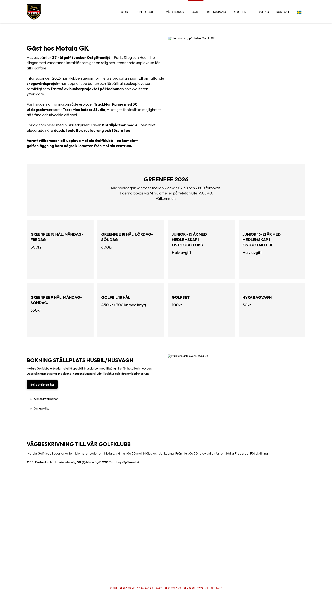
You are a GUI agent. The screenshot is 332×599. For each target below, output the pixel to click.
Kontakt (216, 588)
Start (114, 588)
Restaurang (172, 588)
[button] (95, 399)
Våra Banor (145, 588)
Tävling (202, 588)
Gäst (159, 588)
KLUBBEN (189, 588)
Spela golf (127, 588)
